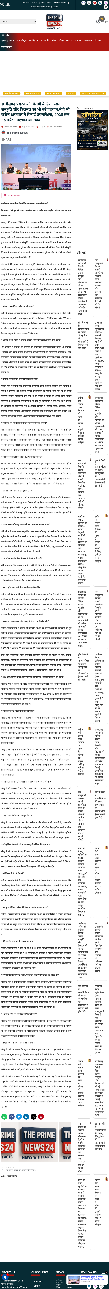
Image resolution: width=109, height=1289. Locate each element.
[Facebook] (83, 3)
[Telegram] (100, 3)
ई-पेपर (98, 40)
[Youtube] (95, 3)
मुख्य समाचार (7, 40)
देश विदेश (22, 40)
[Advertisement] (54, 70)
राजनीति (45, 40)
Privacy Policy (60, 3)
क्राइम (69, 40)
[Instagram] (106, 3)
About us (26, 3)
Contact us (46, 3)
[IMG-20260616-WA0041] (92, 149)
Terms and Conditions (40, 7)
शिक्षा (61, 40)
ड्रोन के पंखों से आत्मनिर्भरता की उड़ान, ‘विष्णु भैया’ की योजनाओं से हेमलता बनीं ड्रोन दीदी (83, 335)
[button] (4, 1117)
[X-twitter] (89, 3)
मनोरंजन (88, 40)
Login (55, 7)
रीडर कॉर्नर (6, 47)
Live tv (35, 3)
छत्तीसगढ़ (34, 40)
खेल (54, 40)
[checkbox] (102, 19)
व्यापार (78, 40)
